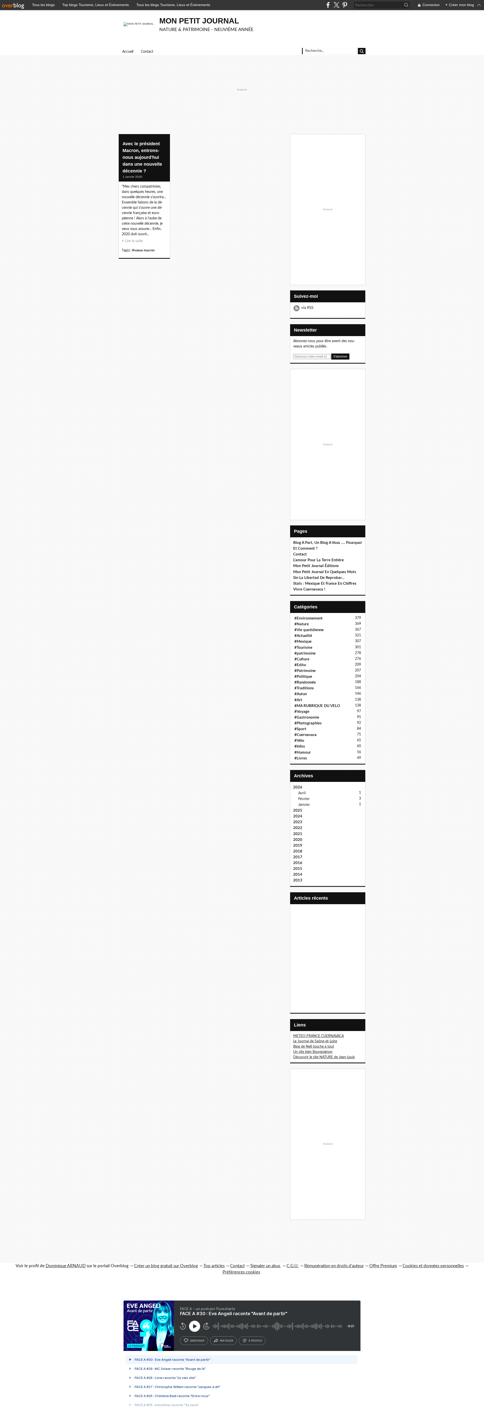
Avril (302, 793)
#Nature (301, 624)
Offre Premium (383, 1266)
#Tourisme (303, 648)
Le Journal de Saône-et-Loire (315, 1041)
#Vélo (299, 741)
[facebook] (328, 5)
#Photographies (308, 723)
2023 (297, 822)
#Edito (300, 665)
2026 (297, 787)
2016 (297, 863)
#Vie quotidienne (309, 630)
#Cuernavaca (305, 735)
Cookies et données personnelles (433, 1266)
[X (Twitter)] (336, 5)
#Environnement (308, 618)
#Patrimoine (305, 671)
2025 (297, 810)
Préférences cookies (241, 1272)
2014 (297, 874)
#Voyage (301, 712)
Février (304, 799)
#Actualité (303, 636)
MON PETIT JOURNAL (199, 21)
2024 (297, 816)
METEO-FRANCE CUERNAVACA (318, 1036)
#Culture (301, 659)
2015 (297, 869)
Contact (147, 51)
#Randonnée (305, 682)
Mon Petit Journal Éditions (316, 566)
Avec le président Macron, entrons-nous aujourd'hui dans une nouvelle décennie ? (142, 157)
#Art (298, 700)
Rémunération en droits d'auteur (334, 1266)
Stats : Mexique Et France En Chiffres (324, 583)
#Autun (300, 694)
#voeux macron (143, 250)
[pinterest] (345, 5)
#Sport (300, 729)
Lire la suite (134, 241)
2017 (297, 857)
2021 (297, 834)
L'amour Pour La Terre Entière (318, 560)
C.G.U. (293, 1266)
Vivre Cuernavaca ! (309, 589)
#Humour (302, 752)
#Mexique (303, 641)
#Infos (299, 746)
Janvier (304, 805)
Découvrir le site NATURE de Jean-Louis (324, 1057)
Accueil (127, 51)
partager (226, 1340)
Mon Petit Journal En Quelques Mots (324, 572)
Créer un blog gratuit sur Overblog (166, 1266)
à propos (255, 1340)
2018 (297, 851)
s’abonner (197, 1340)
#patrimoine (305, 653)
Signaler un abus (265, 1266)
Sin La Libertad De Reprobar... (319, 578)
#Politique (303, 677)
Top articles (214, 1266)
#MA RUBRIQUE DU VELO (317, 706)
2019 (297, 845)
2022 (297, 828)
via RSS (307, 308)
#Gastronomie (306, 717)
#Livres (300, 758)
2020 (297, 840)
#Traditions (304, 688)
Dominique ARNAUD (66, 1266)
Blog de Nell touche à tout (313, 1046)
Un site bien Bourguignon (312, 1052)
